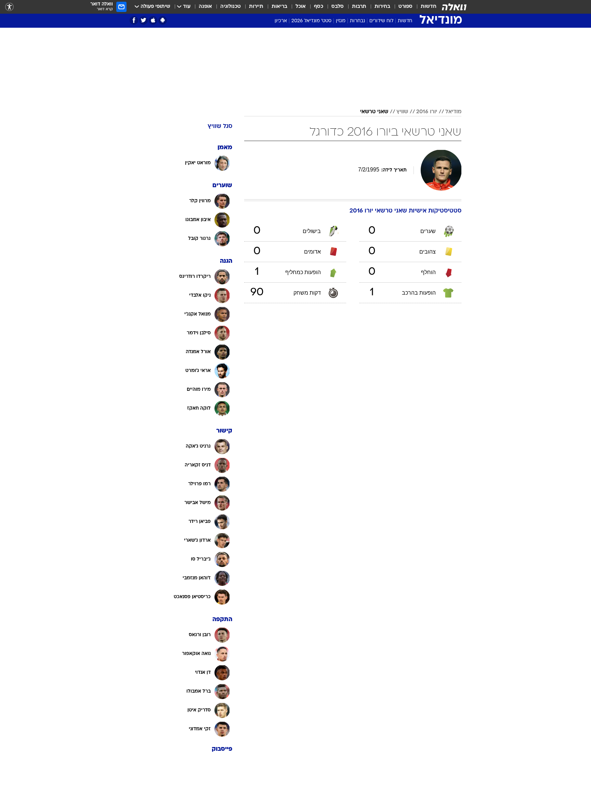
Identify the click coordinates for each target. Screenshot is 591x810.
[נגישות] (9, 7)
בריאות (279, 6)
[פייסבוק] (134, 20)
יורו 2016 (426, 112)
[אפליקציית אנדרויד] (162, 20)
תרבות (359, 6)
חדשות (428, 6)
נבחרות (357, 21)
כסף (318, 6)
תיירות (256, 6)
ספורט (405, 6)
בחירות (382, 6)
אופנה (205, 6)
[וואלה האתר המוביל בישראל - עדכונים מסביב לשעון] (454, 6)
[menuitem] (424, 7)
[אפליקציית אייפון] (153, 20)
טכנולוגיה (230, 6)
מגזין (340, 21)
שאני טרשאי (374, 112)
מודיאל (453, 112)
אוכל (301, 6)
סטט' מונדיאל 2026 (311, 21)
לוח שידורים (381, 21)
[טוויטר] (143, 20)
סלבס (337, 6)
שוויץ (402, 112)
